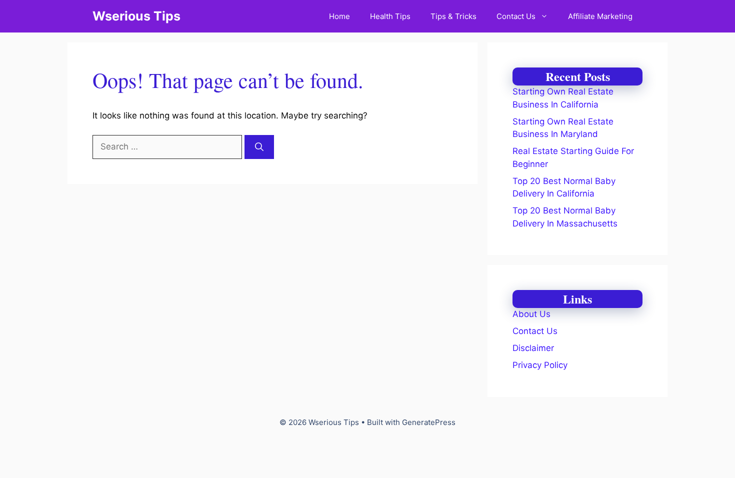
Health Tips (390, 16)
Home (339, 16)
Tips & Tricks (453, 16)
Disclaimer (533, 348)
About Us (531, 314)
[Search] (259, 147)
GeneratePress (429, 422)
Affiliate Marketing (600, 16)
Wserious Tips (136, 16)
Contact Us (516, 16)
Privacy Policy (540, 365)
